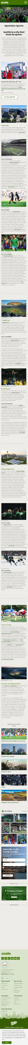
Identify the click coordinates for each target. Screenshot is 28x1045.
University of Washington (10, 686)
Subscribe (7, 875)
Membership (17, 1004)
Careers (3, 1013)
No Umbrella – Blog (6, 998)
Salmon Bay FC (20, 645)
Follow (24, 811)
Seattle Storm (7, 525)
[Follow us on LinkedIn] (18, 958)
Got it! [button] (6, 1042)
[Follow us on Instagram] (5, 958)
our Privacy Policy (8, 1037)
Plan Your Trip (18, 981)
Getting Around (17, 985)
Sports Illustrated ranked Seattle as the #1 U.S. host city (13, 88)
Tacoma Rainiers (15, 632)
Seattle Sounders (8, 256)
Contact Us (8, 978)
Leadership (4, 1011)
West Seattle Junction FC (10, 640)
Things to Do (4, 983)
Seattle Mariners (15, 340)
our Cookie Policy (18, 1037)
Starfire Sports (15, 393)
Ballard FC (10, 645)
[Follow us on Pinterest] (12, 958)
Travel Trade (17, 1000)
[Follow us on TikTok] (9, 958)
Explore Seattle (5, 981)
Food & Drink (4, 985)
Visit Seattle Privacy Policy (14, 872)
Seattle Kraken (8, 572)
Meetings (16, 998)
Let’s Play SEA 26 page (7, 659)
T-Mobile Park (5, 322)
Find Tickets (17, 229)
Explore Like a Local (6, 1002)
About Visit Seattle (6, 1009)
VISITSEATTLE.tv (4, 1000)
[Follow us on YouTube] (15, 958)
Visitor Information (18, 983)
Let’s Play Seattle (9, 97)
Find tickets (11, 187)
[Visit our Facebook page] (2, 958)
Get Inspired (4, 996)
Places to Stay (4, 989)
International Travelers (17, 991)
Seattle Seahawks (14, 162)
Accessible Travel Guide (18, 988)
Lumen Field (22, 132)
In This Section (5, 6)
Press (15, 1002)
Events (2, 987)
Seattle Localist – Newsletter (5, 1004)
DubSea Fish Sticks (6, 633)
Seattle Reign (16, 212)
